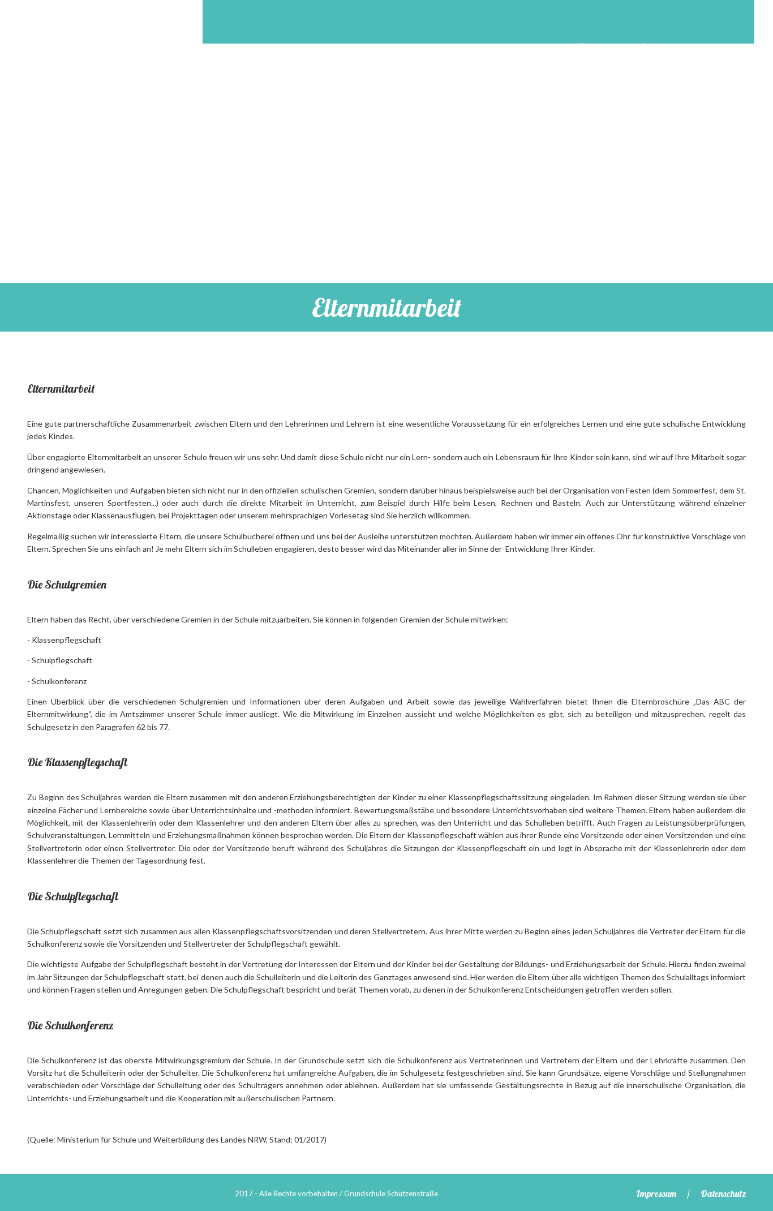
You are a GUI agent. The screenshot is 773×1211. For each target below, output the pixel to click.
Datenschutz (723, 1193)
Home (233, 47)
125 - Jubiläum (567, 47)
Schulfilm (489, 47)
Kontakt (500, 79)
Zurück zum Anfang (752, 1167)
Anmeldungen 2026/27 (320, 47)
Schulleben (355, 79)
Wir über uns (652, 47)
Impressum (656, 1193)
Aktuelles (418, 47)
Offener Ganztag (262, 79)
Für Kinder (432, 79)
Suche (717, 19)
